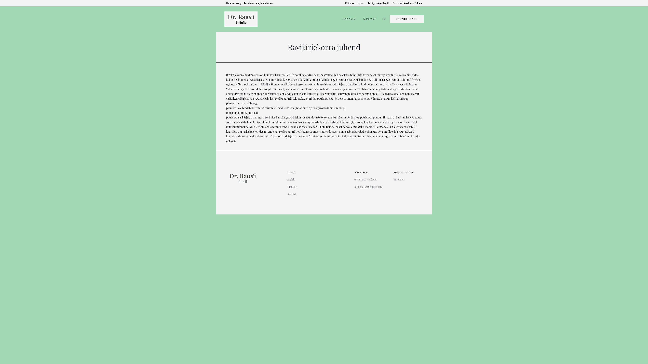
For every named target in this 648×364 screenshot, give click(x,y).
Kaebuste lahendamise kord (368, 186)
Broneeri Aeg (407, 19)
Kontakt (369, 19)
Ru (384, 19)
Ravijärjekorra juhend (365, 179)
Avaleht (291, 179)
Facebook (399, 179)
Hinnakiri (349, 19)
